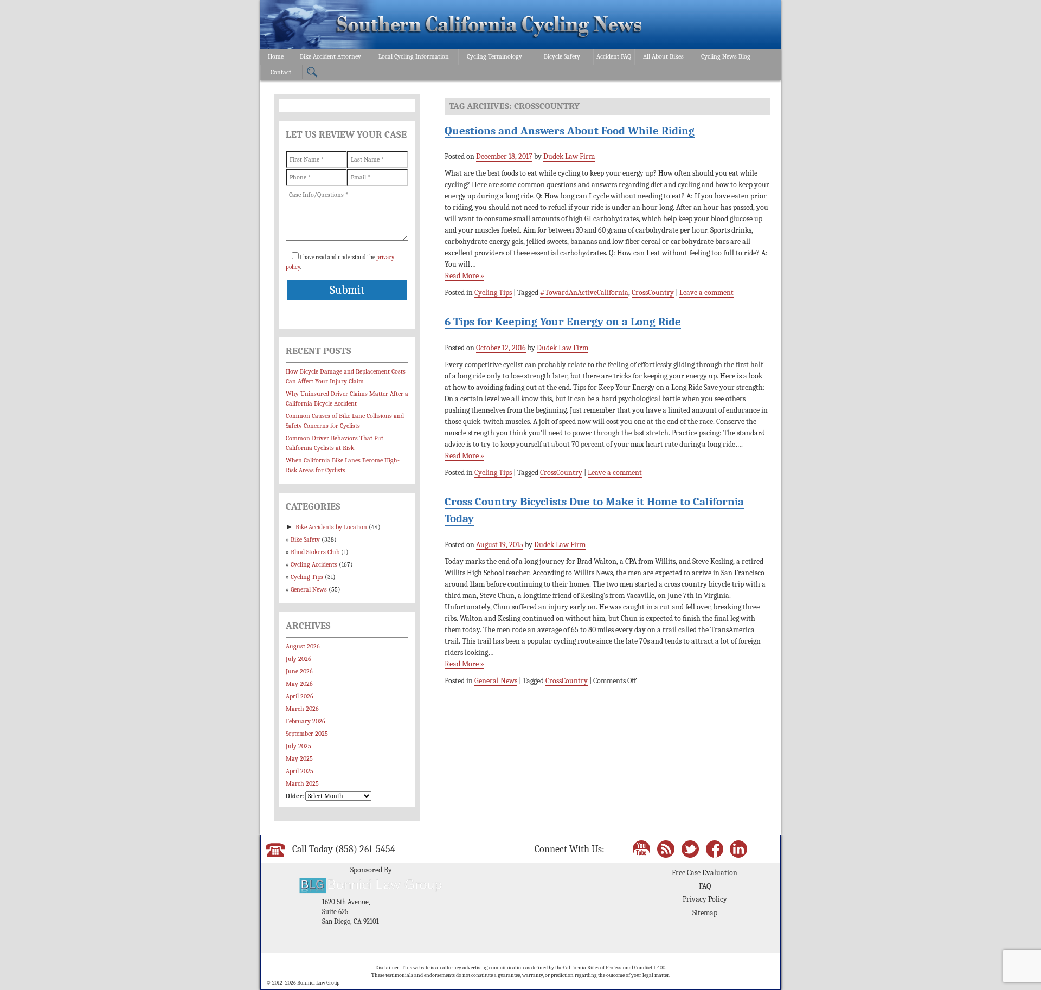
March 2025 (302, 783)
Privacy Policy (705, 899)
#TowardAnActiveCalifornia (584, 292)
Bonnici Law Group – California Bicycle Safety (489, 26)
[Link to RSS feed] (665, 848)
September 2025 (307, 733)
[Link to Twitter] (690, 848)
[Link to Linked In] (738, 848)
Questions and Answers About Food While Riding (570, 130)
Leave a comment (706, 292)
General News (495, 680)
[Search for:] (312, 72)
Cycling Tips (493, 292)
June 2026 (299, 671)
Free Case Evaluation (704, 872)
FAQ (705, 886)
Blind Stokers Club (315, 552)
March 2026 (302, 708)
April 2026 (299, 696)
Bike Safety (305, 539)
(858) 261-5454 (365, 849)
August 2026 (303, 646)
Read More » (464, 275)
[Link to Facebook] (714, 848)
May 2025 (299, 758)
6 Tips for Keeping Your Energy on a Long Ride (563, 321)
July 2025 (298, 746)
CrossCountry (653, 292)
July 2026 (298, 659)
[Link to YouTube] (641, 848)
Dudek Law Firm (569, 156)
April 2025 (299, 771)
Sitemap (704, 912)
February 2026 (305, 721)
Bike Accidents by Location (331, 527)
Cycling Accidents (314, 564)
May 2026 (299, 683)
